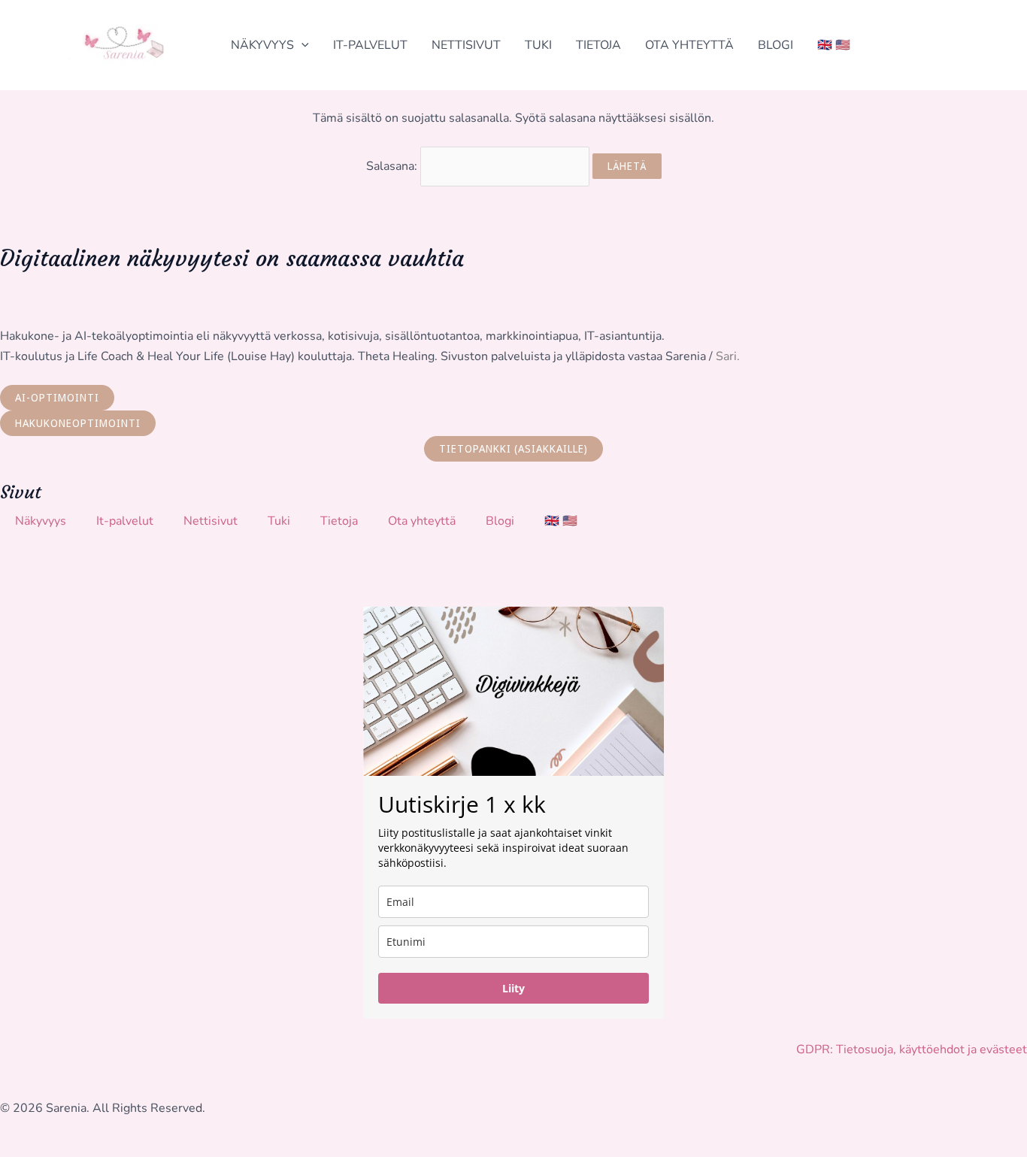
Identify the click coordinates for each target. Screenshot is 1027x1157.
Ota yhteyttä (689, 45)
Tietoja (598, 45)
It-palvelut (370, 45)
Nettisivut (466, 45)
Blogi (775, 45)
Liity (513, 988)
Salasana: (393, 166)
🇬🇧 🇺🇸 (833, 45)
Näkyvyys (262, 45)
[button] (301, 45)
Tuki (538, 45)
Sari (726, 356)
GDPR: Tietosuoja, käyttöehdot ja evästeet (911, 1049)
